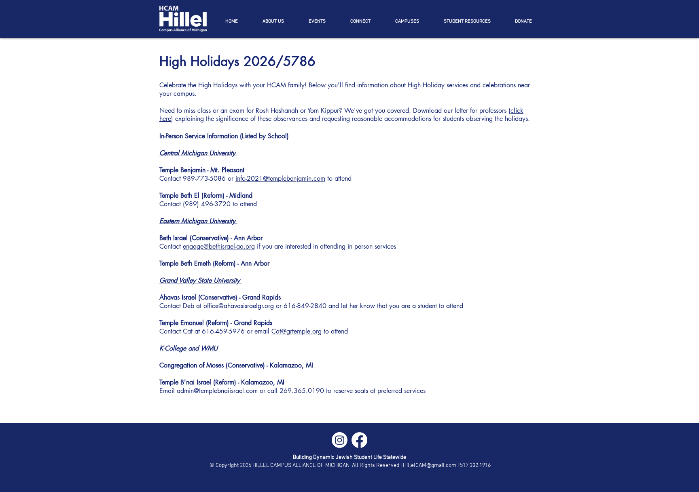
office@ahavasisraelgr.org (238, 306)
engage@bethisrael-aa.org (219, 246)
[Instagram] (339, 440)
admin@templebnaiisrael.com (217, 390)
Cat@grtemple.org (296, 331)
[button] (273, 21)
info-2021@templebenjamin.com (280, 178)
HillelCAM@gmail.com (429, 465)
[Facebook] (359, 440)
